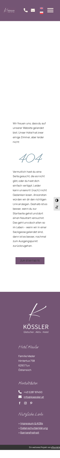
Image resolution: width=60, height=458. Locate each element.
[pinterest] (31, 403)
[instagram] (25, 403)
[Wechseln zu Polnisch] (41, 12)
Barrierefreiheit (29, 432)
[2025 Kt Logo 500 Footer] (36, 301)
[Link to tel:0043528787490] (26, 10)
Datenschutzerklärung (34, 428)
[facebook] (19, 403)
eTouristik (55, 447)
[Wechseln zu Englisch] (41, 8)
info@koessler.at (34, 397)
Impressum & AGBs (31, 423)
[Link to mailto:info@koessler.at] (33, 10)
